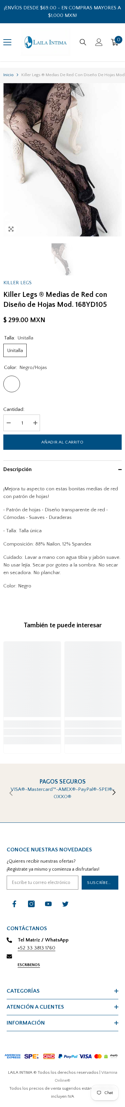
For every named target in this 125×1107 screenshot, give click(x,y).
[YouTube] (48, 904)
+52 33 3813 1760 (36, 948)
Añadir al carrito (62, 442)
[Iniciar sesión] (99, 42)
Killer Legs (17, 283)
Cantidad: (14, 409)
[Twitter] (65, 904)
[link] (32, 732)
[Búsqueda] (83, 42)
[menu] (7, 42)
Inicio (8, 74)
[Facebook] (14, 904)
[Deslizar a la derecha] (114, 793)
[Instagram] (31, 904)
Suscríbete (100, 882)
